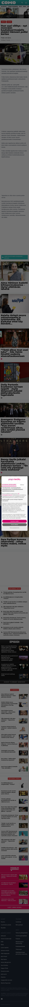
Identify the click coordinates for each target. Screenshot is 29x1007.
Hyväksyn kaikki (14, 521)
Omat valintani (14, 524)
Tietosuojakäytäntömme (14, 527)
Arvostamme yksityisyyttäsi (9, 484)
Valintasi (22, 484)
